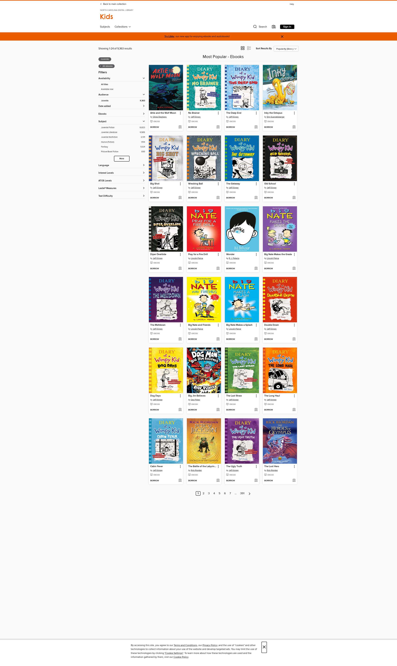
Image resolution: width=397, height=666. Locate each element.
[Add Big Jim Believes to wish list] (218, 410)
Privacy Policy (210, 645)
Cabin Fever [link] (156, 466)
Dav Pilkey (195, 400)
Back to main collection (114, 4)
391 (242, 493)
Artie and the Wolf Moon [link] (163, 113)
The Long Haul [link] (272, 395)
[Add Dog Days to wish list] (180, 410)
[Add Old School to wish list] (294, 198)
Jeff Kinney (196, 117)
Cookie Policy (181, 657)
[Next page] (250, 493)
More (121, 158)
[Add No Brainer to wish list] (218, 127)
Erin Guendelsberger (275, 117)
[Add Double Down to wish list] (294, 339)
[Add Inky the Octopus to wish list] (294, 127)
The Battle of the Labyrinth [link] (202, 466)
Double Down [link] (271, 325)
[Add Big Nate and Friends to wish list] (218, 339)
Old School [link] (270, 183)
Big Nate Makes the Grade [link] (278, 254)
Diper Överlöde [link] (158, 254)
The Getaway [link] (233, 183)
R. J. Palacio (234, 258)
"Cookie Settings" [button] (174, 653)
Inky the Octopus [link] (273, 113)
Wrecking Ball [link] (195, 183)
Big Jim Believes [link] (196, 395)
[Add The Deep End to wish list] (256, 127)
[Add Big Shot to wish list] (180, 198)
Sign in (287, 26)
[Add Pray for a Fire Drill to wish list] (218, 269)
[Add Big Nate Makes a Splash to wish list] (256, 339)
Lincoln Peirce (197, 258)
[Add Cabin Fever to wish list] (180, 481)
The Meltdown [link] (157, 325)
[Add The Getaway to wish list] (256, 198)
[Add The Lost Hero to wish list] (294, 481)
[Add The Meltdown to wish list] (180, 339)
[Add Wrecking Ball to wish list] (218, 198)
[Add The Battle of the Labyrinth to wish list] (218, 481)
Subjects (105, 26)
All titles (104, 84)
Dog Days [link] (155, 395)
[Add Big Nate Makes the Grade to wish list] (294, 269)
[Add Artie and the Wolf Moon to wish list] (180, 127)
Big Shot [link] (154, 183)
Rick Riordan (196, 470)
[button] (259, 27)
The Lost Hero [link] (271, 466)
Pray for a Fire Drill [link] (198, 254)
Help (292, 4)
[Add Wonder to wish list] (256, 269)
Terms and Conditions (185, 645)
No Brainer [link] (194, 113)
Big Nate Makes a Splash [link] (239, 325)
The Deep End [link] (233, 113)
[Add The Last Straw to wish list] (256, 410)
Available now (107, 89)
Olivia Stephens (160, 117)
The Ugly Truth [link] (234, 466)
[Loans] (274, 27)
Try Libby (169, 36)
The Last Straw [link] (234, 395)
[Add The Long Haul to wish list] (294, 410)
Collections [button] (122, 26)
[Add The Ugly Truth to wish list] (256, 481)
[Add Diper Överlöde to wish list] (180, 269)
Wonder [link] (230, 254)
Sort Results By (264, 48)
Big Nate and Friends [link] (199, 325)
